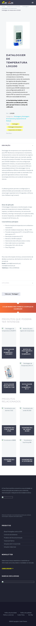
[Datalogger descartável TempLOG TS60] (9, 372)
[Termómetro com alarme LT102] (9, 416)
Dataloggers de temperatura (9, 8)
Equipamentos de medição (14, 130)
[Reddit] (26, 133)
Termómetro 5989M (9, 460)
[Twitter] (16, 133)
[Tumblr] (21, 133)
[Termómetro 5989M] (9, 448)
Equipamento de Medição (13, 6)
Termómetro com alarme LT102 (9, 429)
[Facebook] (13, 133)
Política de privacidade (11, 612)
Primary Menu (32, 2)
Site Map (30, 615)
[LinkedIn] (23, 133)
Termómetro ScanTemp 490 (27, 460)
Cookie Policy (21, 615)
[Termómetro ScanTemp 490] (27, 448)
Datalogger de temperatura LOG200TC (9, 352)
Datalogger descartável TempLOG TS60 (9, 385)
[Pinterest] (18, 133)
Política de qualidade (26, 612)
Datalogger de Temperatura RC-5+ (27, 386)
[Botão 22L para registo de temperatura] (27, 337)
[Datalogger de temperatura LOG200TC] (9, 337)
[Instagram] (20, 606)
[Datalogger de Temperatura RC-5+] (27, 372)
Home (3, 6)
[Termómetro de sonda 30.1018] (27, 416)
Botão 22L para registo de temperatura (27, 352)
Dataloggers (25, 6)
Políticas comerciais (8, 615)
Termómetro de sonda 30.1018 (27, 429)
